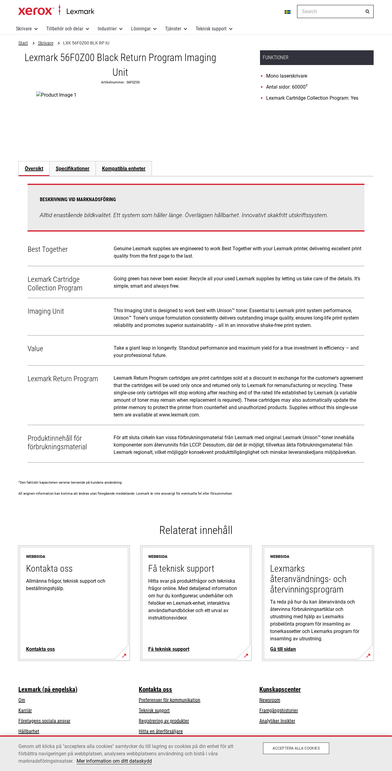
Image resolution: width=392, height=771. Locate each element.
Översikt (34, 168)
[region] (196, 753)
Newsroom (269, 700)
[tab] (33, 168)
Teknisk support (211, 29)
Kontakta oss (155, 689)
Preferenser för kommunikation (169, 700)
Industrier (107, 29)
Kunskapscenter (280, 689)
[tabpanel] (196, 324)
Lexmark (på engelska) (47, 689)
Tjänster (173, 29)
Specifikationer (72, 168)
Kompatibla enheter (123, 168)
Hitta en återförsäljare (161, 731)
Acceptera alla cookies (296, 748)
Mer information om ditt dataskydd (114, 761)
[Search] (367, 11)
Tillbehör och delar (64, 29)
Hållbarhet (28, 731)
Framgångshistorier (278, 710)
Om (21, 700)
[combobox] (335, 11)
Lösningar (141, 29)
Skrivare (24, 29)
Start (56, 10)
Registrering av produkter (164, 721)
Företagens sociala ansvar (44, 721)
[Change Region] (288, 12)
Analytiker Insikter (277, 721)
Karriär (25, 710)
